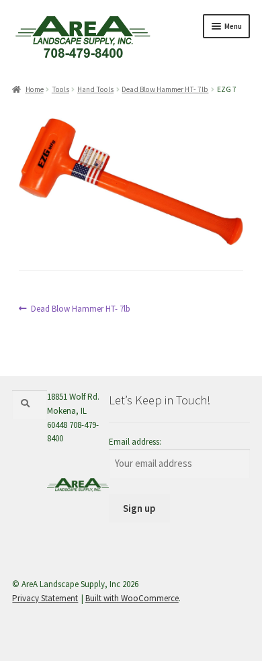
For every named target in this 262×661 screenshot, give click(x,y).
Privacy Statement (45, 598)
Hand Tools (95, 89)
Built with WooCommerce (132, 598)
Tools (60, 89)
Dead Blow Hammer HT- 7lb (165, 89)
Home (34, 89)
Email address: (135, 441)
